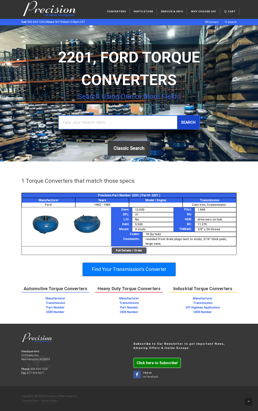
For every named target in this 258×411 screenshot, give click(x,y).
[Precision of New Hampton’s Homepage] (49, 9)
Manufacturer (55, 298)
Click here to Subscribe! (157, 363)
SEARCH (188, 122)
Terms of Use (29, 400)
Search (232, 22)
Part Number (55, 307)
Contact (213, 22)
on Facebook (150, 374)
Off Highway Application (202, 307)
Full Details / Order (129, 250)
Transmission (55, 303)
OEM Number (55, 312)
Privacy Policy (49, 400)
